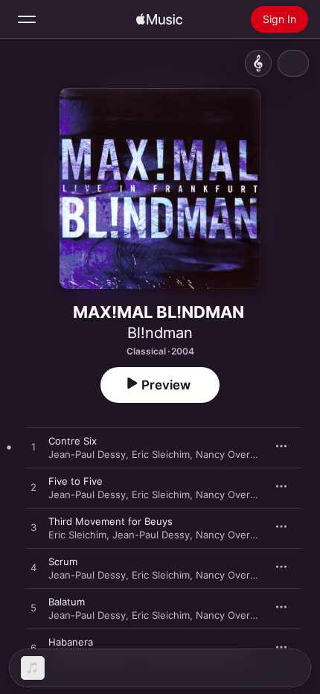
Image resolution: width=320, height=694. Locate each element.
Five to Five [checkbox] (75, 481)
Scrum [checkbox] (62, 561)
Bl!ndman (160, 333)
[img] (159, 19)
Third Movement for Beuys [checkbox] (110, 521)
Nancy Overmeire (236, 454)
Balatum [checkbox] (66, 602)
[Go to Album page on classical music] (258, 63)
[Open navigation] (26, 19)
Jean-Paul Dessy (87, 454)
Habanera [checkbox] (70, 642)
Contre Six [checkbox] (72, 441)
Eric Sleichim (161, 454)
